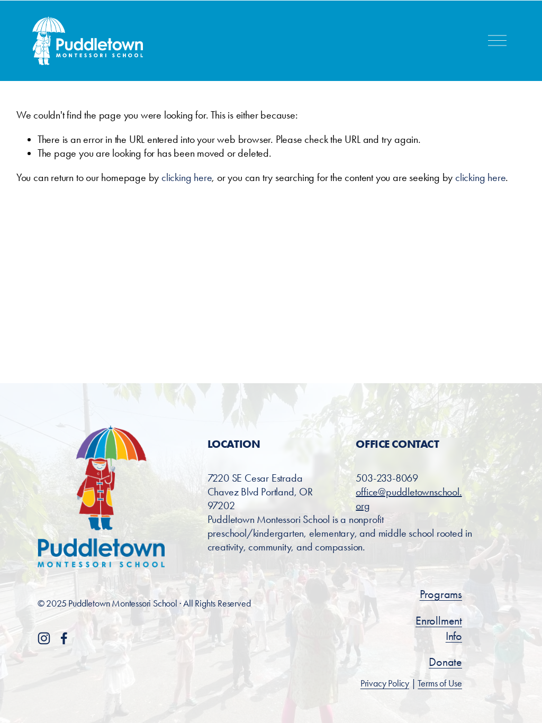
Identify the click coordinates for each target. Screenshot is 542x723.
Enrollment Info (438, 628)
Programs (441, 594)
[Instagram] (44, 638)
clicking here (186, 177)
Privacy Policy (384, 683)
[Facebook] (64, 638)
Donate (445, 662)
